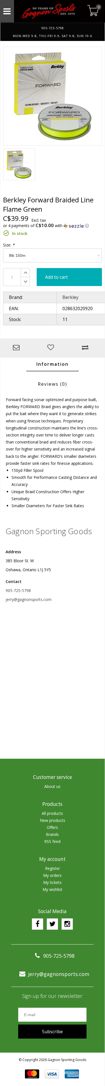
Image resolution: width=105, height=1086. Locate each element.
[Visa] (52, 1073)
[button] (52, 225)
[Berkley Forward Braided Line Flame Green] (52, 96)
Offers (52, 827)
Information (52, 364)
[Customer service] (17, 348)
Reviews (52, 384)
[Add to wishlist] (52, 348)
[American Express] (72, 1073)
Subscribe (52, 1031)
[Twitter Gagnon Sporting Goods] (52, 924)
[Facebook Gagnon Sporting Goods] (37, 924)
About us (52, 786)
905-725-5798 (18, 590)
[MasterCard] (32, 1073)
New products (52, 820)
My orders (52, 875)
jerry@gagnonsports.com (29, 599)
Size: (9, 245)
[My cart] (93, 11)
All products (52, 813)
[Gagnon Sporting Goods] (49, 11)
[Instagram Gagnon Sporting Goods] (67, 924)
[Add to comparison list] (86, 348)
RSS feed (52, 841)
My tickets (52, 882)
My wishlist (52, 889)
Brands (52, 834)
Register (52, 868)
